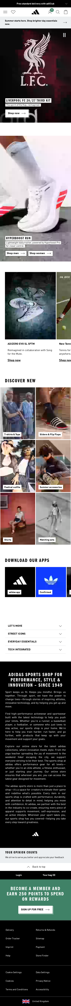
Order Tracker (13, 938)
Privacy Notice (43, 981)
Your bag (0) (49, 875)
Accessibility (42, 989)
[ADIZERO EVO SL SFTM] (30, 318)
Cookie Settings (14, 972)
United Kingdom (40, 1001)
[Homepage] (35, 13)
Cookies (10, 981)
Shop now (14, 360)
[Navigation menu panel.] (5, 12)
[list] (35, 318)
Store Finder (42, 956)
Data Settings (43, 972)
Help (8, 956)
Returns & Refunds (45, 930)
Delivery (10, 930)
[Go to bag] (66, 12)
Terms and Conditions (17, 989)
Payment (40, 947)
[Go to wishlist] (13, 12)
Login (19, 875)
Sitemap (40, 938)
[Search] (58, 12)
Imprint (9, 947)
